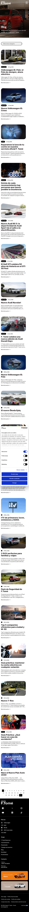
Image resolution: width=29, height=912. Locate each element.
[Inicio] (6, 2)
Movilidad (3, 852)
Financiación (4, 845)
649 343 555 (4, 867)
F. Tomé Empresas (5, 840)
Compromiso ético (5, 901)
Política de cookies (5, 899)
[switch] (25, 456)
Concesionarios (5, 842)
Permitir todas (14, 474)
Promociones (4, 854)
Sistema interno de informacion (18, 901)
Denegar (14, 482)
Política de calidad (15, 899)
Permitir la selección (14, 478)
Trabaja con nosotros (6, 847)
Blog (2, 849)
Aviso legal (3, 896)
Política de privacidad (12, 896)
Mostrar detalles (21, 469)
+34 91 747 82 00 (5, 863)
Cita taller (3, 832)
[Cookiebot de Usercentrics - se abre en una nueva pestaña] (21, 428)
